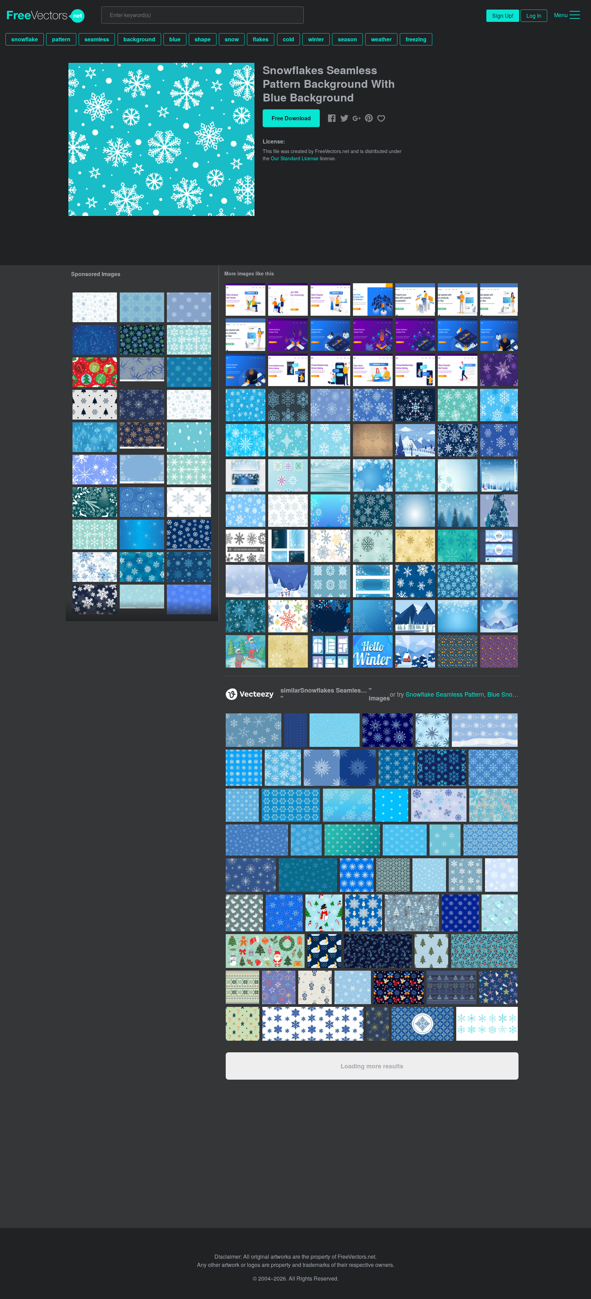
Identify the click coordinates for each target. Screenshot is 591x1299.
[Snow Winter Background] (457, 616)
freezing (416, 39)
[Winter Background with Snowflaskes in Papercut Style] (373, 651)
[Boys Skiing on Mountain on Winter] (245, 651)
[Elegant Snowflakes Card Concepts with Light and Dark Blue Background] (288, 546)
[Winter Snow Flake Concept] (373, 475)
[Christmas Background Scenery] (499, 475)
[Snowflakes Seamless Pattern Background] (499, 405)
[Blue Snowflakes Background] (373, 616)
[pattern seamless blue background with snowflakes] (142, 534)
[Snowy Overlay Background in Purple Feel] (499, 616)
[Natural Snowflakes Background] (330, 510)
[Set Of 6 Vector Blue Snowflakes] (288, 405)
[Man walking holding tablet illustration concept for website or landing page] (457, 370)
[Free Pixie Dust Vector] (457, 651)
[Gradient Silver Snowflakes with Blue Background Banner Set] (373, 581)
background (139, 39)
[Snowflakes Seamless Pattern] (288, 510)
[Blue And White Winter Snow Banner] (499, 546)
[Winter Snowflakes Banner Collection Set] (245, 475)
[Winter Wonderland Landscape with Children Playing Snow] (288, 581)
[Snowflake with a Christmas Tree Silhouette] (499, 510)
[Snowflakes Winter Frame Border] (415, 510)
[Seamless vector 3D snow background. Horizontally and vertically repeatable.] (308, 875)
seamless (96, 39)
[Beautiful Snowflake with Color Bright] (415, 405)
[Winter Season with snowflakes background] (457, 475)
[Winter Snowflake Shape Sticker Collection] (288, 475)
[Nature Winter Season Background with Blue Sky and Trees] (415, 651)
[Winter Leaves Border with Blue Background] (330, 616)
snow (232, 39)
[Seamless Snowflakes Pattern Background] (245, 510)
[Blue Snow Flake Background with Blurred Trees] (457, 510)
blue (175, 39)
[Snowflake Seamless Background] (288, 440)
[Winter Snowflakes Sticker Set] (330, 581)
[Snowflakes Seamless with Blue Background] (330, 440)
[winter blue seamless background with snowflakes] (189, 340)
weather (381, 39)
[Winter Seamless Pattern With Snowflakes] (415, 475)
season (347, 39)
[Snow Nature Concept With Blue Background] (415, 440)
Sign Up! (502, 15)
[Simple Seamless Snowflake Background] (457, 405)
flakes (260, 39)
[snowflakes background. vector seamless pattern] (142, 567)
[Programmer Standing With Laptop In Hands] (457, 299)
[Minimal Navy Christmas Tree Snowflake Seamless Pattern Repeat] (95, 405)
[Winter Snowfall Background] (245, 581)
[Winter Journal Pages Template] (330, 651)
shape (203, 39)
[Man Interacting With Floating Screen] (373, 299)
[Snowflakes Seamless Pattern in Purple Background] (499, 370)
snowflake (24, 39)
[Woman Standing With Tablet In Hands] (499, 299)
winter (316, 39)
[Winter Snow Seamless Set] (330, 405)
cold (288, 39)
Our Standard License (294, 158)
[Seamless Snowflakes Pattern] (415, 581)
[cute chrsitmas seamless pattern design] (95, 372)
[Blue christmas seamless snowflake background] (189, 534)
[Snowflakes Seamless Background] (373, 405)
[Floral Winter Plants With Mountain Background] (415, 616)
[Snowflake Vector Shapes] (245, 546)
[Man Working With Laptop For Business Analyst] (415, 299)
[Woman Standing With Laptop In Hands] (245, 334)
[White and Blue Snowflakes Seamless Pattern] (245, 405)
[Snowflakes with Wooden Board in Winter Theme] (330, 475)
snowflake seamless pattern (445, 693)
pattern (61, 39)
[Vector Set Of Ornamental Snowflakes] (373, 440)
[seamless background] (95, 340)
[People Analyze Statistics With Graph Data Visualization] (288, 334)
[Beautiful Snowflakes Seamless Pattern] (245, 440)
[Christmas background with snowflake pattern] (405, 840)
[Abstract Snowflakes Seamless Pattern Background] (142, 502)
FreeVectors (46, 16)
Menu (561, 15)
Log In (533, 15)
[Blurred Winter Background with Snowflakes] (499, 581)
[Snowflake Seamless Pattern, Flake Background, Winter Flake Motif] (189, 502)
